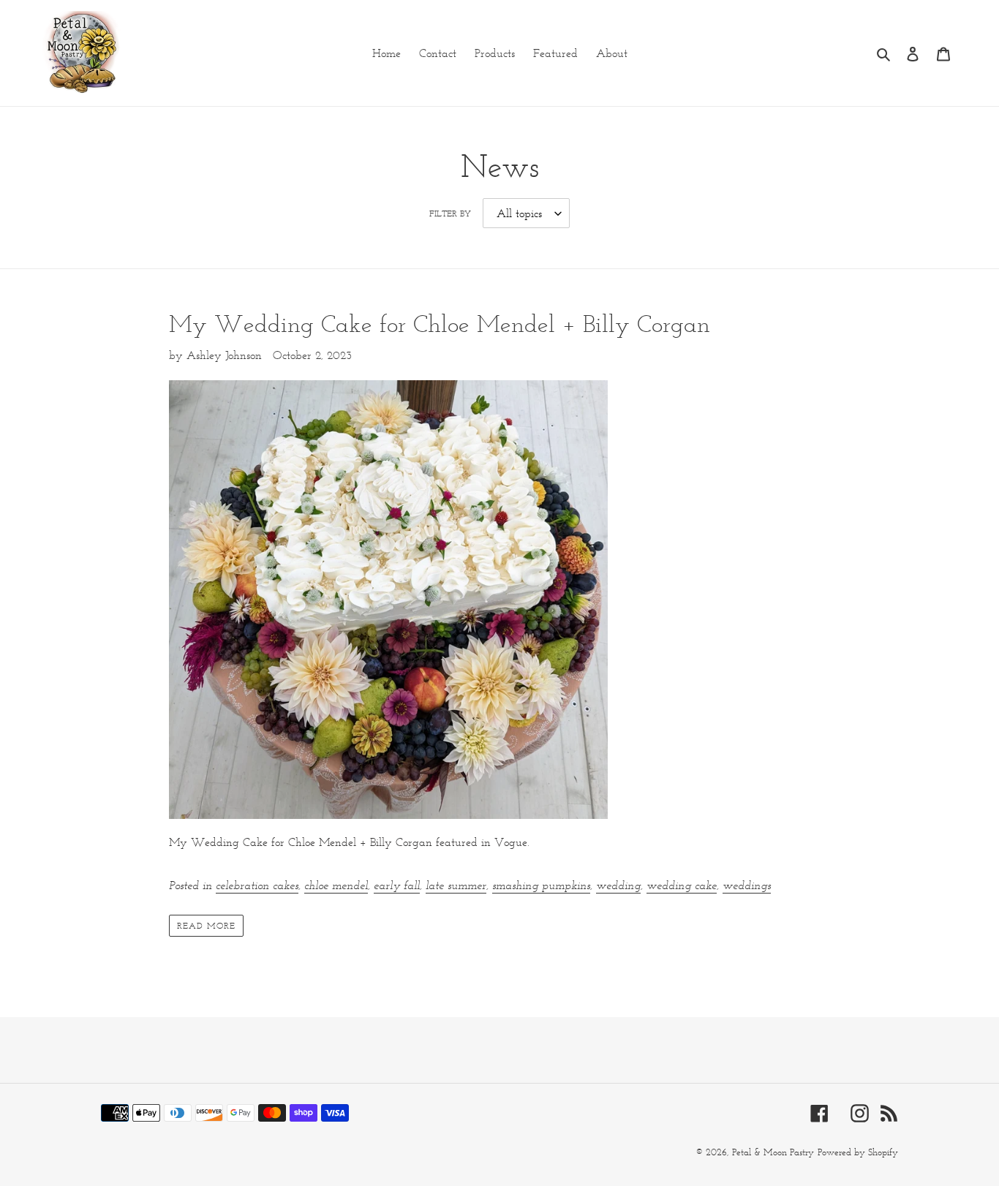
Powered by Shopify (858, 1152)
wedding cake (681, 885)
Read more (206, 925)
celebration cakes (257, 885)
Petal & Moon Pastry (773, 1152)
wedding (618, 885)
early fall (397, 885)
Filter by (450, 213)
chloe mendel (336, 885)
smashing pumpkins (541, 885)
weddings (747, 885)
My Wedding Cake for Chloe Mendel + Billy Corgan (439, 323)
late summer (456, 885)
